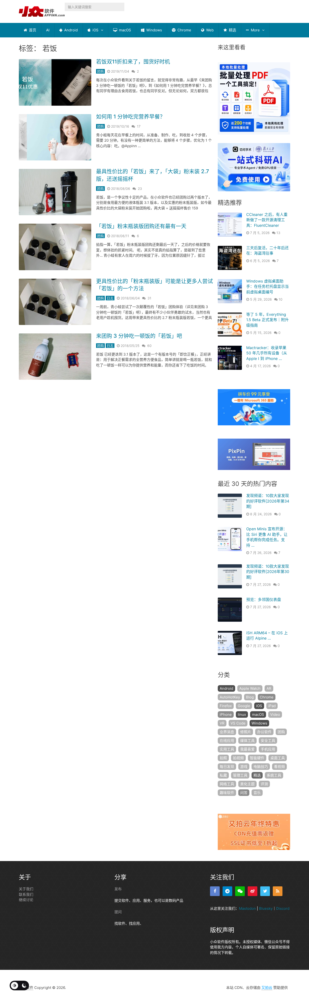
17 (138, 126)
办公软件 (264, 732)
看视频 (279, 766)
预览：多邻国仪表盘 (263, 599)
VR (222, 723)
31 (149, 298)
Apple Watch (249, 688)
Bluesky (266, 908)
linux (242, 714)
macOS (124, 30)
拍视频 (238, 758)
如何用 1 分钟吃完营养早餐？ (130, 116)
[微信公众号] (240, 891)
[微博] (252, 891)
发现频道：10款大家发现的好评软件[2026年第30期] (267, 571)
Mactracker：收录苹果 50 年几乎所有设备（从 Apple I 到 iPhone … (266, 353)
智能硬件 (257, 758)
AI (47, 30)
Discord (282, 908)
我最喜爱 (247, 749)
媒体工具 (247, 740)
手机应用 (268, 749)
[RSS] (277, 891)
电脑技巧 (260, 766)
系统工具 (274, 775)
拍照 (223, 758)
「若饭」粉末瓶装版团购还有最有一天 (141, 226)
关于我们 (26, 889)
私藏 (223, 775)
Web (209, 30)
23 (140, 188)
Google (244, 705)
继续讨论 (26, 899)
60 (149, 346)
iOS (94, 30)
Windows (153, 30)
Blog (250, 697)
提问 (118, 912)
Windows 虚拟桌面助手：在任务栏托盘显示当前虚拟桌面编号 (267, 286)
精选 (232, 30)
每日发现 (227, 766)
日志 (110, 298)
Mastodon (247, 908)
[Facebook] (215, 891)
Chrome (183, 30)
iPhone (226, 714)
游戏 (243, 766)
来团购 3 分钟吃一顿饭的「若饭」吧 (139, 336)
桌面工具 (277, 758)
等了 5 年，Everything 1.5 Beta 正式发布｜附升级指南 (267, 320)
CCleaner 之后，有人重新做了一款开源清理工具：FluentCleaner (267, 220)
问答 (243, 792)
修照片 (245, 732)
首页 (32, 30)
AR (269, 688)
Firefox (226, 705)
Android (70, 30)
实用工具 (227, 749)
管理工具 (240, 775)
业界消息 (227, 732)
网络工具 (227, 784)
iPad (272, 705)
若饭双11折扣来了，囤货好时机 (133, 61)
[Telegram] (227, 891)
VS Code (238, 723)
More (255, 30)
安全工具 (268, 740)
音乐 (257, 792)
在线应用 (227, 740)
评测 (264, 784)
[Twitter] (265, 891)
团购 (100, 71)
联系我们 (26, 894)
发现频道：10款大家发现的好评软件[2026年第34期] (267, 501)
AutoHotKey (230, 697)
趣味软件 (227, 792)
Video (275, 714)
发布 (118, 889)
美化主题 (247, 784)
